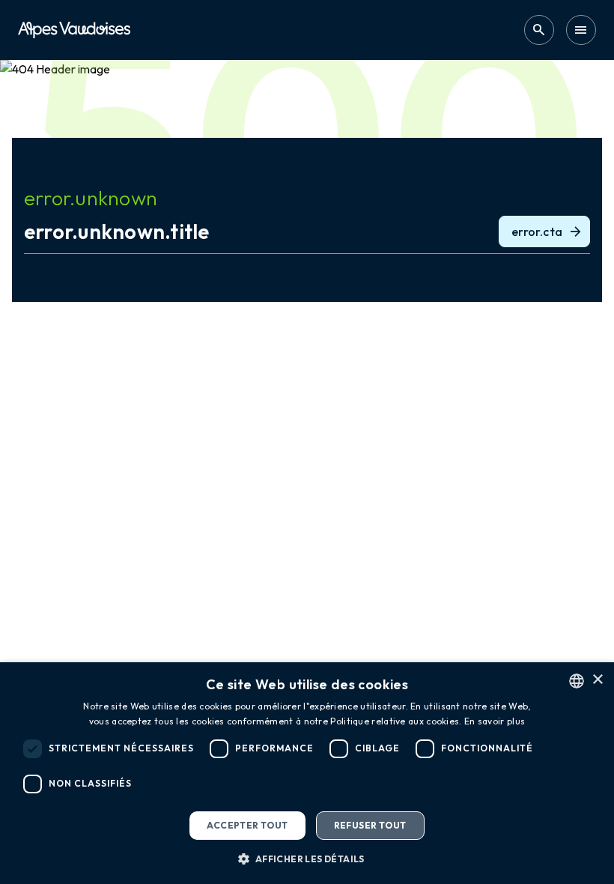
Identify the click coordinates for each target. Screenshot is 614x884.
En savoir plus (494, 721)
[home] (74, 29)
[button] (306, 858)
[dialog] (307, 773)
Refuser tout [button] (370, 825)
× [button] (597, 679)
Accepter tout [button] (247, 825)
